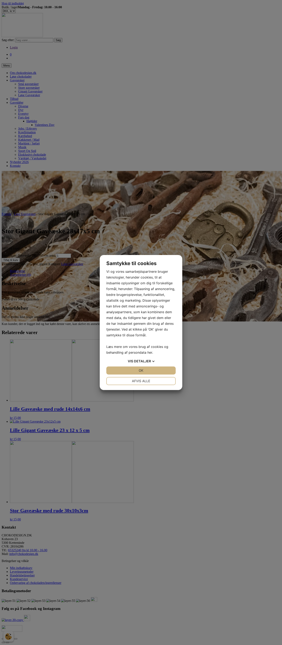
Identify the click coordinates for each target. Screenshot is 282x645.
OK (141, 370)
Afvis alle (141, 381)
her (149, 352)
